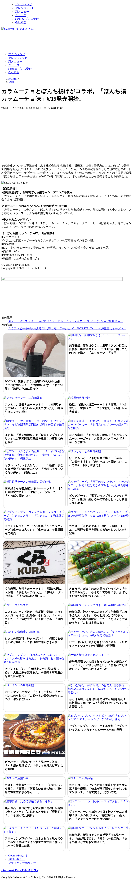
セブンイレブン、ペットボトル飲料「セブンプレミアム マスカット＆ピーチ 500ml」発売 (98, 727)
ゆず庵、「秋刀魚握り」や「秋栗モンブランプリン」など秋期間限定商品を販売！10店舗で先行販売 (34, 438)
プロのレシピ (23, 4)
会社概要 (20, 22)
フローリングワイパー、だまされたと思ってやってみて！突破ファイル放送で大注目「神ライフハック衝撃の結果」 (34, 842)
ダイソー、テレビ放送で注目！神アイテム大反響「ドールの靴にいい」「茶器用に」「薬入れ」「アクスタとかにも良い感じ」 (98, 815)
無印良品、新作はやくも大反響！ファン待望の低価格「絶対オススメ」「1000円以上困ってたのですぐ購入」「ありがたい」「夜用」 (98, 349)
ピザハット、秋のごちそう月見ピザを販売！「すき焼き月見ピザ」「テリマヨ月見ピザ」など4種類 (34, 765)
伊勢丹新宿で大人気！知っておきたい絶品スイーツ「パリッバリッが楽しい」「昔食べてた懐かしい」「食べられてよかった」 (98, 665)
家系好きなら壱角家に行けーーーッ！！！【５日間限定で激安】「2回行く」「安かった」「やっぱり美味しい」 (34, 492)
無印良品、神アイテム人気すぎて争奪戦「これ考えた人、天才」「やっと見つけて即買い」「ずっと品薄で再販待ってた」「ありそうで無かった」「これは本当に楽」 (98, 617)
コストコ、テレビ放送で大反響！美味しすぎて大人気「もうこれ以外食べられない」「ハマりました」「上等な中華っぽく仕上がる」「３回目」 (34, 617)
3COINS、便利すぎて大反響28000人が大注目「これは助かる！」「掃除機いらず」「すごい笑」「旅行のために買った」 (34, 385)
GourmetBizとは (17, 855)
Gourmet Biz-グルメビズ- (19, 870)
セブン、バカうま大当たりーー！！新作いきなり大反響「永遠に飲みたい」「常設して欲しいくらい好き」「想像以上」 (34, 469)
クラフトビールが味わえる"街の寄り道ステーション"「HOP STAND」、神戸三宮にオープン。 (67, 328)
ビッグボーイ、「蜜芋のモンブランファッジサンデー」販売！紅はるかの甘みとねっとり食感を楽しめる (98, 499)
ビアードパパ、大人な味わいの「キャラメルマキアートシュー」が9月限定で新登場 (98, 644)
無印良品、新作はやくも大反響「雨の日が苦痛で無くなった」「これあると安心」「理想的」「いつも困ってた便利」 (34, 812)
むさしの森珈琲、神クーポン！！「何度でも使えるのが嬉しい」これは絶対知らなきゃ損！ (34, 640)
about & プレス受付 (27, 18)
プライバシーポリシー (22, 862)
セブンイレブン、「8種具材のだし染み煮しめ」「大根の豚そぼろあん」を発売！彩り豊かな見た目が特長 (34, 672)
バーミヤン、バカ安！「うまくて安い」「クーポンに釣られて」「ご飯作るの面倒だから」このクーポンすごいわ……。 (34, 695)
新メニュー (22, 11)
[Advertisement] (64, 41)
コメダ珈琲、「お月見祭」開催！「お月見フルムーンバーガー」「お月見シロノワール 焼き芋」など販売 (98, 438)
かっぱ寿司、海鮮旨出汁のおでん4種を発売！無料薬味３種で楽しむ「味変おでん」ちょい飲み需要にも (98, 703)
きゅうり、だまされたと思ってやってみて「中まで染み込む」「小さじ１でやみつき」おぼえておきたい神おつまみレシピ (98, 592)
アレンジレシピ (25, 8)
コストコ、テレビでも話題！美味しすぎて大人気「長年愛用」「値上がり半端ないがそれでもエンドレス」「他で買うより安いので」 (98, 788)
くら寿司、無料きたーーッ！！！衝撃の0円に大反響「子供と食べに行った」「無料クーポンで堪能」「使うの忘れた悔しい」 (34, 592)
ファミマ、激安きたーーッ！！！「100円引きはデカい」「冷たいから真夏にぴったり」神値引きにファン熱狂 (34, 408)
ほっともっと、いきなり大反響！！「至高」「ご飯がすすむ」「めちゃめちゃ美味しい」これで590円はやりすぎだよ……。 (98, 462)
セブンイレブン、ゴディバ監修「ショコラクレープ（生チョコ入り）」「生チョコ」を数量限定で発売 (34, 530)
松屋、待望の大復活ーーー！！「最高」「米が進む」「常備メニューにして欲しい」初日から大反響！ (98, 408)
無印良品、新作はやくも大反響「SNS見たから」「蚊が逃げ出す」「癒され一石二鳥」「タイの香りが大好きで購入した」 (98, 838)
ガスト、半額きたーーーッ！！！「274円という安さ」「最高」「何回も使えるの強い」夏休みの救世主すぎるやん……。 (34, 788)
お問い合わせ (16, 859)
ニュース (20, 15)
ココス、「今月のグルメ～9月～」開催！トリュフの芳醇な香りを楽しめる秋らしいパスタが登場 (98, 530)
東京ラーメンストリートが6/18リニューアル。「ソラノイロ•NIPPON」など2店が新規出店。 (65, 321)
